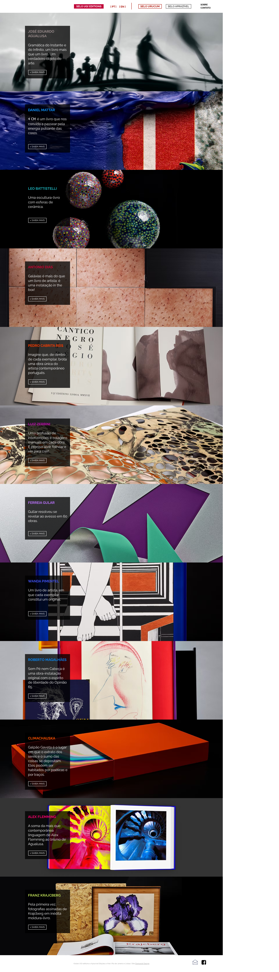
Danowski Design (142, 964)
